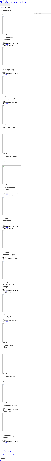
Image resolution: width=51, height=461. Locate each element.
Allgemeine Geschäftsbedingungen (9, 454)
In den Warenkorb (8, 46)
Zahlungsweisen (5, 452)
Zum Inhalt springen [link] (4, 0)
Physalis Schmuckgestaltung (13, 2)
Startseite (2, 7)
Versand (6, 44)
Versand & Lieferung (6, 451)
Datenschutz (5, 456)
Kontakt (4, 450)
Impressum (4, 455)
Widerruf (4, 453)
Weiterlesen (7, 75)
